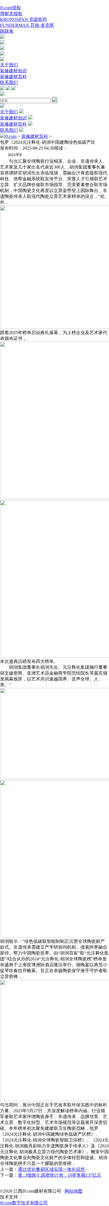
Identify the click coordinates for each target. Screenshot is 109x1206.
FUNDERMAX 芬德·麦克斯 (27, 25)
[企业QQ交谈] (2, 37)
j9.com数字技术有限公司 (24, 1202)
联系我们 (9, 82)
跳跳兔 (6, 31)
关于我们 (9, 65)
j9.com (10, 136)
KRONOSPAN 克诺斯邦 (23, 19)
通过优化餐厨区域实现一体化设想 (51, 1169)
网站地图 (73, 1191)
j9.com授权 (10, 7)
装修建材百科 (13, 76)
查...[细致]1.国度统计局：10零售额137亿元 (59, 1175)
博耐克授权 (11, 13)
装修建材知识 (13, 70)
